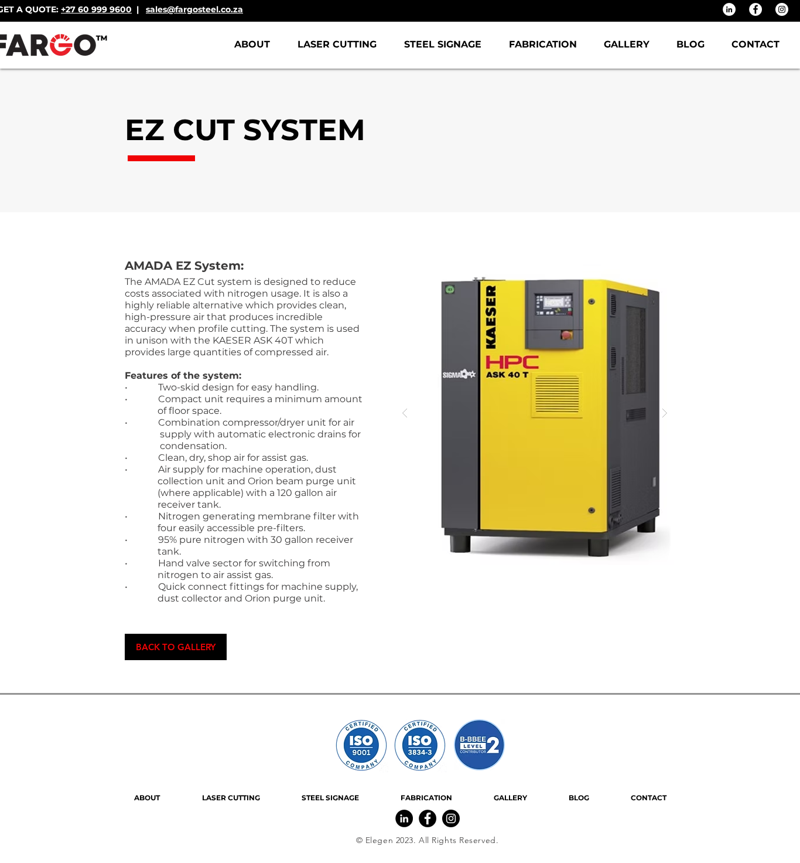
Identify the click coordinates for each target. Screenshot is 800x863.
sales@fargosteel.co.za (194, 9)
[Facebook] (755, 9)
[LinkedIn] (729, 9)
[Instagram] (781, 9)
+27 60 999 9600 (96, 9)
